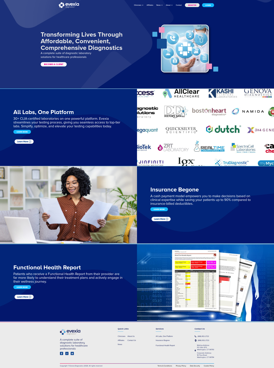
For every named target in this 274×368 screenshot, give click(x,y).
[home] (69, 5)
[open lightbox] (24, 142)
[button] (138, 6)
